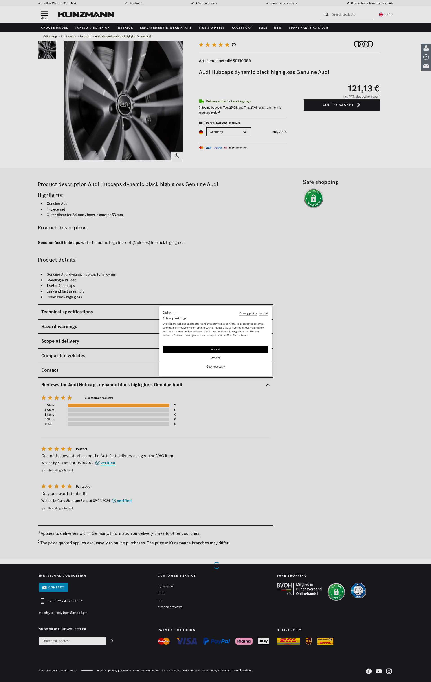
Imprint (263, 313)
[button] (169, 312)
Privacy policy (248, 313)
